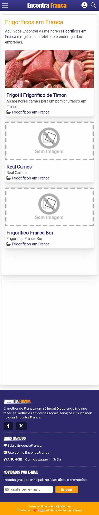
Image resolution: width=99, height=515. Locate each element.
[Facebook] (8, 426)
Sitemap (65, 506)
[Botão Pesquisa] (94, 5)
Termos (33, 506)
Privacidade (49, 506)
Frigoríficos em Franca (30, 112)
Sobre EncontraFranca (24, 445)
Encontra (47, 5)
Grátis (57, 459)
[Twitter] (21, 426)
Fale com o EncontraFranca (28, 452)
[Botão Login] (84, 5)
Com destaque (36, 459)
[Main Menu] (5, 5)
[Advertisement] (49, 331)
